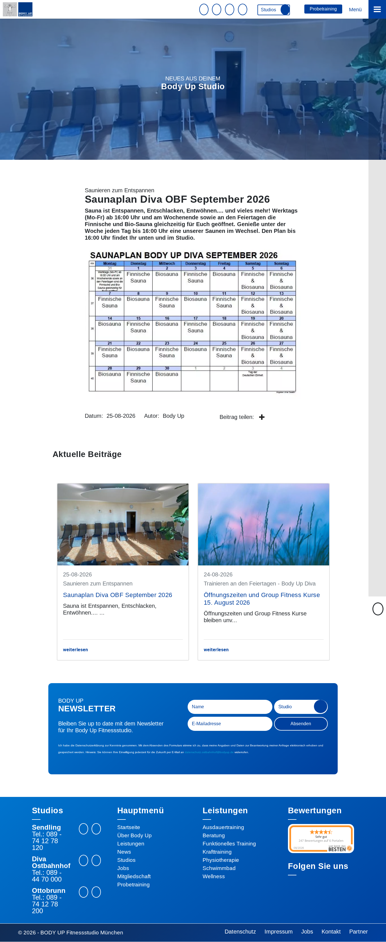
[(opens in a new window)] (261, 417)
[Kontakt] (217, 9)
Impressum (278, 931)
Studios (269, 9)
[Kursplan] (230, 9)
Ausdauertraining (223, 827)
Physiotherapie (221, 860)
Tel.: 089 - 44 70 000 (47, 876)
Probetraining (323, 8)
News (124, 852)
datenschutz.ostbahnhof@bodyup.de (209, 752)
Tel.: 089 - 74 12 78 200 (47, 904)
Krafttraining (217, 852)
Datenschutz (240, 931)
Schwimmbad (219, 868)
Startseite (128, 827)
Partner (358, 931)
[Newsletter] (204, 9)
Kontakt (331, 931)
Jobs (123, 868)
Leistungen (130, 844)
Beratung (214, 835)
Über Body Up (134, 835)
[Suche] (243, 9)
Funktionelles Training (229, 844)
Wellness (214, 876)
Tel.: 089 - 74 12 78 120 (47, 841)
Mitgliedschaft (134, 876)
